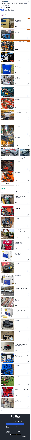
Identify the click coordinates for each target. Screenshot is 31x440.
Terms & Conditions (11, 436)
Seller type (12, 9)
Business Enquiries (8, 428)
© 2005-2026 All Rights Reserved (25, 436)
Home (5, 3)
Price (9, 9)
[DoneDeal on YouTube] (15, 421)
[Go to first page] (1, 410)
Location (6, 9)
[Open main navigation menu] (29, 1)
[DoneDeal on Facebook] (8, 421)
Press (16, 426)
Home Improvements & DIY (19, 3)
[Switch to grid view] (24, 12)
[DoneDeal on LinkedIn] (18, 421)
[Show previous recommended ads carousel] (27, 148)
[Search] (1, 5)
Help (16, 427)
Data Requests (8, 431)
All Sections (8, 3)
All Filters (16, 9)
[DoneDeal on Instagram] (21, 421)
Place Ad (26, 1)
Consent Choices (18, 431)
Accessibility (8, 432)
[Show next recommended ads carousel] (29, 148)
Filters (3, 9)
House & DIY (13, 3)
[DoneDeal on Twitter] (12, 421)
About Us (7, 426)
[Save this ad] (28, 27)
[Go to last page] (29, 410)
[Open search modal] (23, 1)
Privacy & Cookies (5, 436)
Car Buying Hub (8, 427)
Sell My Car (17, 428)
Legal (2, 436)
